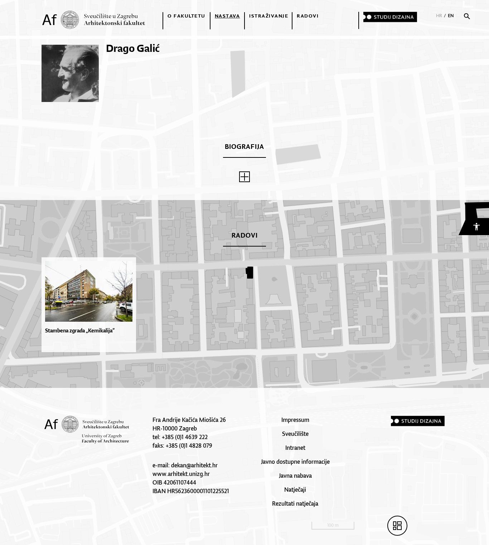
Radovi (308, 16)
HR (439, 16)
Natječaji (295, 489)
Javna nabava (295, 476)
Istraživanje (268, 16)
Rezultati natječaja (295, 503)
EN (451, 16)
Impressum (295, 420)
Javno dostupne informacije (295, 462)
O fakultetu (186, 16)
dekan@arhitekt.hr (194, 465)
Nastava (227, 16)
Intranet (295, 448)
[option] (91, 304)
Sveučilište (295, 434)
